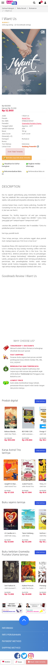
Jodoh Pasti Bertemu (30, 484)
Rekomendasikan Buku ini (12, 173)
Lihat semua (40, 401)
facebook (17, 656)
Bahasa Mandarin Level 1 (13, 431)
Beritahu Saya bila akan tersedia (18, 157)
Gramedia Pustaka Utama (32, 123)
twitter (24, 656)
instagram (31, 656)
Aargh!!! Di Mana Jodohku (14, 484)
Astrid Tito (26, 118)
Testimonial (25, 374)
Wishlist (7, 662)
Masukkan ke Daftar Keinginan (10, 165)
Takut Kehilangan (28, 533)
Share (19, 662)
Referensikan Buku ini (36, 171)
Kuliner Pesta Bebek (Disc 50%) (34, 585)
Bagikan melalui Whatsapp (33, 165)
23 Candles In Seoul (11, 533)
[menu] (3, 3)
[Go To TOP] (24, 620)
